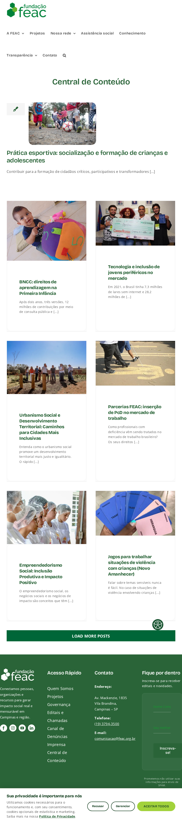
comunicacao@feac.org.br (115, 738)
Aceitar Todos (156, 806)
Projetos (55, 696)
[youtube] (22, 728)
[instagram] (12, 728)
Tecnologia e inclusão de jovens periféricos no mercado (134, 272)
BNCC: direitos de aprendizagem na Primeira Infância (38, 287)
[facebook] (3, 728)
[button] (64, 55)
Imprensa (56, 744)
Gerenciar (123, 806)
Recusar (98, 806)
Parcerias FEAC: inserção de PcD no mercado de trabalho (134, 412)
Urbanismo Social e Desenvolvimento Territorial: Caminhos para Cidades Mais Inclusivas (41, 426)
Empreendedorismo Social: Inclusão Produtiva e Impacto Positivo (40, 573)
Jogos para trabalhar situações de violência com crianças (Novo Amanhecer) (131, 565)
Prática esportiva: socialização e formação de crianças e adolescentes (87, 156)
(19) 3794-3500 (107, 724)
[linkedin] (31, 728)
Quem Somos (60, 688)
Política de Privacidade (57, 816)
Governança (58, 704)
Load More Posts (91, 635)
